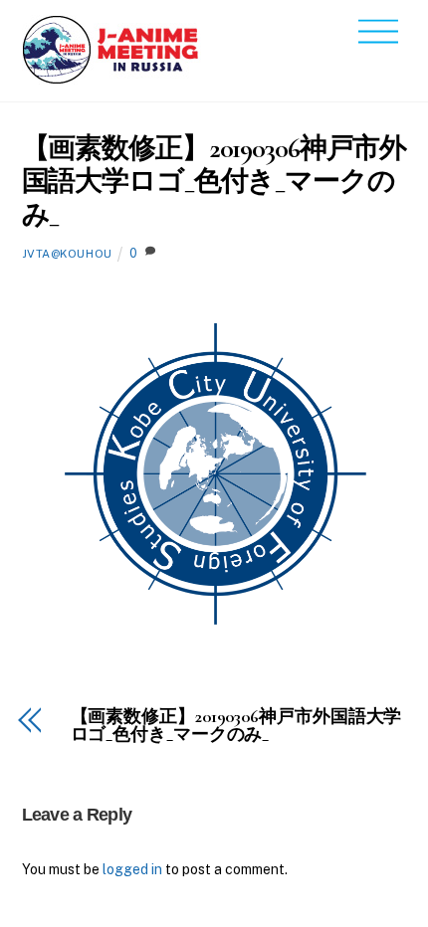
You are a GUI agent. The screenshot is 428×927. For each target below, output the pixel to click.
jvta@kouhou (67, 254)
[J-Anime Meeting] (111, 77)
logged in (132, 869)
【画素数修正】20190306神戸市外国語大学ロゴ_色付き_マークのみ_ (214, 181)
